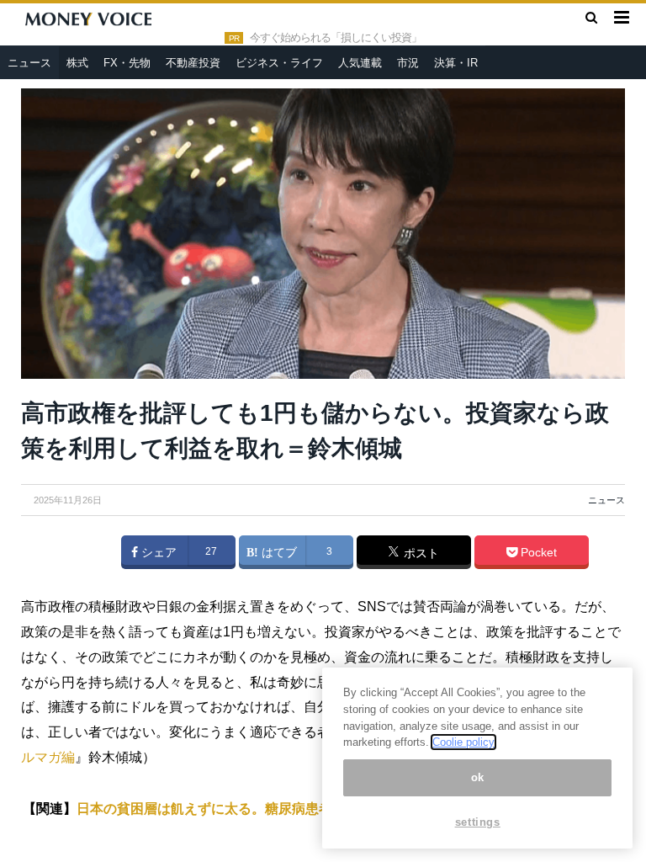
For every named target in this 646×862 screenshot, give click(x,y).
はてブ (277, 552)
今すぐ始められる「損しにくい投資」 (335, 38)
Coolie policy (463, 742)
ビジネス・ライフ (279, 62)
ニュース (29, 62)
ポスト (419, 553)
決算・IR (456, 62)
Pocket (537, 552)
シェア (157, 552)
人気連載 (360, 62)
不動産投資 (193, 62)
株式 (77, 62)
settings (477, 822)
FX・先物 (127, 62)
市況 (408, 62)
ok (477, 777)
